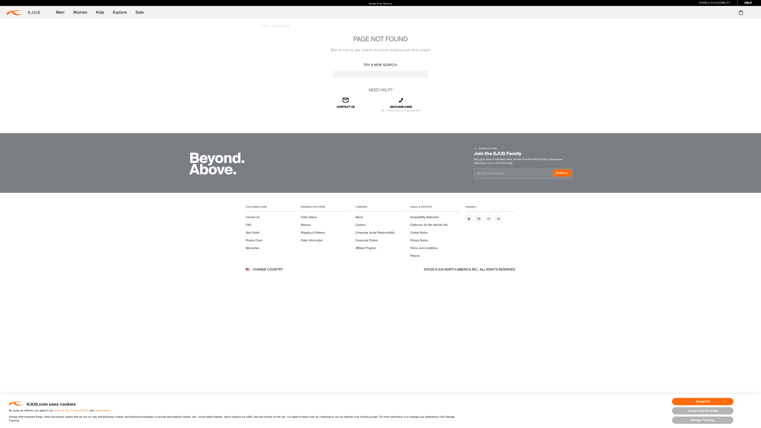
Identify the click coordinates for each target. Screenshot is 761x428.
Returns (306, 225)
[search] (725, 12)
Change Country (268, 269)
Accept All (703, 401)
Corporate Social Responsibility (375, 232)
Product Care (254, 240)
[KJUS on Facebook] (469, 219)
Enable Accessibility (714, 3)
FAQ (248, 225)
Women (80, 12)
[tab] (741, 12)
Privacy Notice (79, 410)
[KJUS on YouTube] (488, 219)
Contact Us (253, 217)
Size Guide (252, 232)
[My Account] (732, 12)
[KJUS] (23, 12)
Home (265, 26)
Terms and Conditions (424, 248)
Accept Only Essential (702, 410)
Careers (361, 225)
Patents (415, 256)
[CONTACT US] (346, 102)
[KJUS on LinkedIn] (498, 219)
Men (60, 12)
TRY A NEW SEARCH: (380, 65)
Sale (140, 12)
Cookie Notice (102, 410)
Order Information (312, 240)
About (359, 217)
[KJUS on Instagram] (479, 219)
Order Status (309, 217)
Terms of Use (61, 410)
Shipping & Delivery (313, 232)
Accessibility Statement (424, 217)
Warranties (252, 248)
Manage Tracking (703, 420)
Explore (120, 12)
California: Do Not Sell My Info (429, 225)
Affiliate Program (366, 248)
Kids (100, 12)
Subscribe (564, 173)
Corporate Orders (367, 240)
